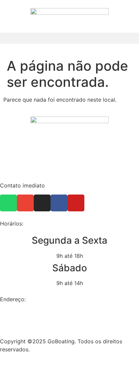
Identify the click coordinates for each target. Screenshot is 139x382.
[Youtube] (75, 203)
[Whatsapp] (8, 203)
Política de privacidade (29, 362)
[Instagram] (42, 203)
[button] (69, 38)
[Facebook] (59, 203)
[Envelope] (25, 203)
